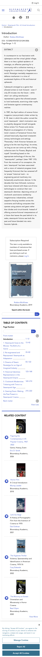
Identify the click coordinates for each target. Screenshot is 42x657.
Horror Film (14, 480)
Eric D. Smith (15, 451)
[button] (20, 17)
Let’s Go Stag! (15, 515)
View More (33, 617)
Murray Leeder (15, 486)
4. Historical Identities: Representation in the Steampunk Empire (12, 375)
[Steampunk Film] (21, 280)
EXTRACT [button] (8, 49)
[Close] (39, 624)
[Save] (13, 17)
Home (4, 25)
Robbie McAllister (21, 302)
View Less (35, 405)
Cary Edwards (15, 567)
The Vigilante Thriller (18, 556)
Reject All (21, 647)
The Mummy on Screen (19, 596)
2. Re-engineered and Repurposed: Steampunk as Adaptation (13, 355)
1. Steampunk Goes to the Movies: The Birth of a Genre (13, 346)
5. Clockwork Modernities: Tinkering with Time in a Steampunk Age (13, 384)
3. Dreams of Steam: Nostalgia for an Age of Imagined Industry (12, 365)
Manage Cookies (21, 640)
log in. (26, 256)
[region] (21, 639)
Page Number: (9, 327)
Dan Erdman (15, 526)
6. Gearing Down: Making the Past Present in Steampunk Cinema (13, 394)
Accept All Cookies (21, 653)
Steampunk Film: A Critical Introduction (21, 25)
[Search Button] (38, 10)
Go (36, 314)
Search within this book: (21, 310)
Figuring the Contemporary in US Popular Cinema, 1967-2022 (19, 440)
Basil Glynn (14, 608)
